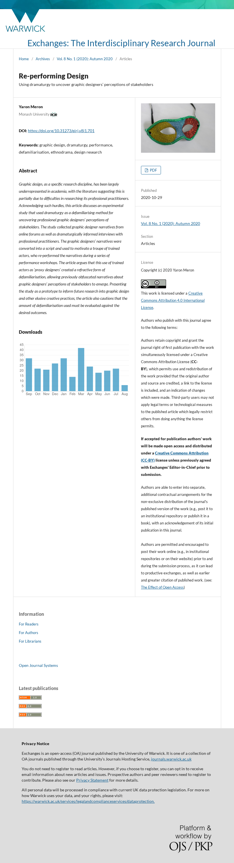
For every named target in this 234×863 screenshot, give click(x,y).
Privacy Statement (92, 780)
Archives (43, 59)
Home (24, 59)
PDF (153, 170)
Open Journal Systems (38, 665)
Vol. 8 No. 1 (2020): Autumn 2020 (85, 59)
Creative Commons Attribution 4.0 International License (173, 300)
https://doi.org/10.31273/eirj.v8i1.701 (61, 130)
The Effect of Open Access (162, 587)
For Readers (29, 624)
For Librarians (30, 641)
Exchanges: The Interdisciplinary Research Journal (121, 43)
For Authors (28, 632)
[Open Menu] (19, 43)
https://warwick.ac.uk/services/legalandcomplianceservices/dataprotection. (88, 801)
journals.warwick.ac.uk (171, 759)
